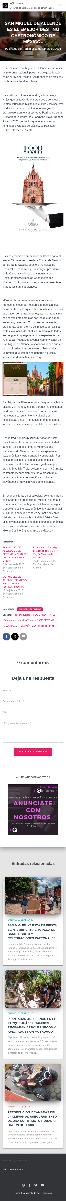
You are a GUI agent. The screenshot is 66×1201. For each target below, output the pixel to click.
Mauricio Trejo (25, 620)
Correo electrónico (42, 1185)
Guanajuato (9, 620)
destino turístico (23, 614)
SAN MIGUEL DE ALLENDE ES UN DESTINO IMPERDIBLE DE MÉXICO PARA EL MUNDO (15, 554)
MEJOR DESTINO (44, 620)
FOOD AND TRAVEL (44, 614)
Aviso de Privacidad (13, 1169)
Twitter (36, 1185)
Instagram (23, 1185)
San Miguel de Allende (30, 609)
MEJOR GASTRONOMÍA (16, 625)
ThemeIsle (46, 1193)
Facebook (29, 1185)
